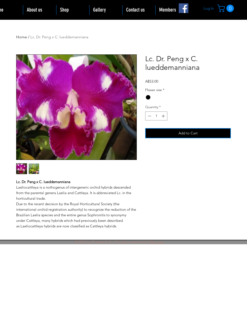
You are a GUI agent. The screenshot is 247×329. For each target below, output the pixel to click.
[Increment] (164, 116)
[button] (226, 8)
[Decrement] (149, 116)
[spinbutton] (156, 116)
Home (21, 37)
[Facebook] (183, 8)
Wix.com (157, 242)
